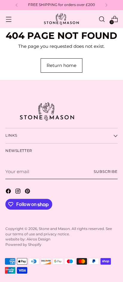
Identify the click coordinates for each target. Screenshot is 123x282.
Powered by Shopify (23, 245)
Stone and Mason (54, 229)
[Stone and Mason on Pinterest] (28, 192)
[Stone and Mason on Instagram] (18, 192)
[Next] (106, 5)
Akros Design (38, 239)
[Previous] (16, 5)
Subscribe (106, 172)
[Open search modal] (102, 19)
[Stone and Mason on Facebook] (9, 192)
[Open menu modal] (8, 19)
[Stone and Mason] (61, 19)
